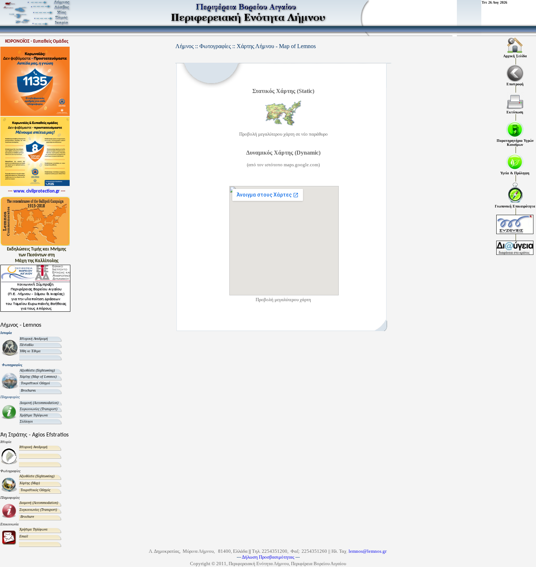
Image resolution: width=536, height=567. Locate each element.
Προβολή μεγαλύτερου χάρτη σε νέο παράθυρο (283, 134)
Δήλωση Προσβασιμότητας (268, 557)
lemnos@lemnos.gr (368, 551)
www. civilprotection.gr (36, 191)
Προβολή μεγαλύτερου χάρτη (283, 299)
